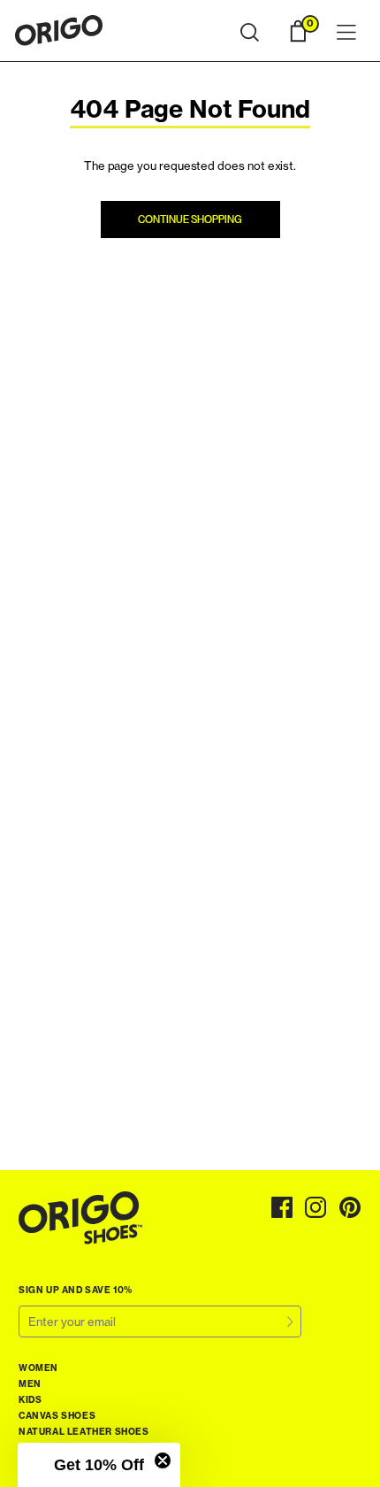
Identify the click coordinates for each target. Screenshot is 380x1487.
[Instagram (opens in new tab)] (316, 1207)
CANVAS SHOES (57, 1416)
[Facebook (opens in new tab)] (282, 1207)
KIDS (30, 1400)
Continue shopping (190, 219)
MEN (30, 1384)
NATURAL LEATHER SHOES (84, 1431)
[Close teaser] (162, 1460)
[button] (249, 32)
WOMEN (38, 1368)
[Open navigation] (346, 33)
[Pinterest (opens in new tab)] (350, 1207)
